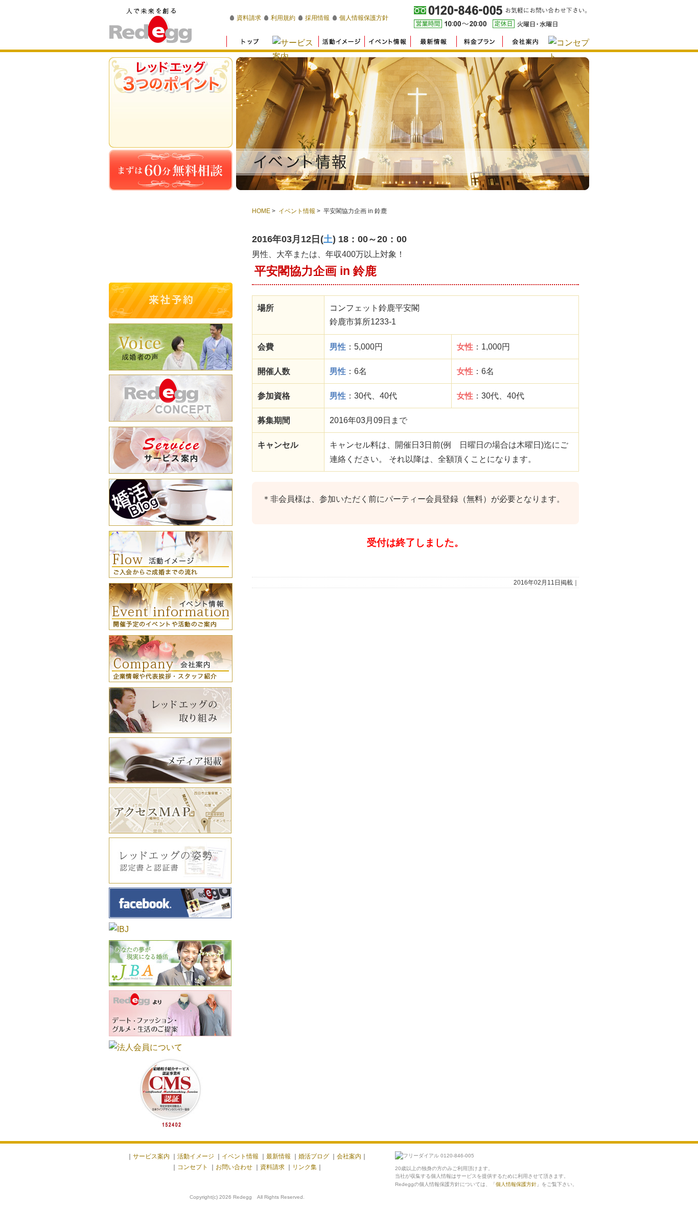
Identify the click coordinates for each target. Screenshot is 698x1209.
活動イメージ (170, 554)
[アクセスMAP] (170, 834)
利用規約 (283, 17)
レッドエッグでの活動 (170, 102)
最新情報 (278, 1156)
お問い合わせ (234, 1167)
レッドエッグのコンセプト (170, 398)
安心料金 (170, 117)
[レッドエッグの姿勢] (170, 884)
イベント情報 (296, 211)
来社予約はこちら (170, 300)
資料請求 (249, 17)
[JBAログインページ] (170, 987)
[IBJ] (119, 929)
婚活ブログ (170, 502)
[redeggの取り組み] (170, 734)
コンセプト (192, 1167)
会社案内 (170, 658)
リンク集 (304, 1167)
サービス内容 (170, 450)
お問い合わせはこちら (170, 262)
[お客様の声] (170, 371)
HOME (261, 211)
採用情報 (317, 17)
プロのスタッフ (170, 133)
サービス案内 (151, 1156)
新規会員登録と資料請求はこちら (170, 224)
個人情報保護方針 (363, 17)
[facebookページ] (170, 919)
